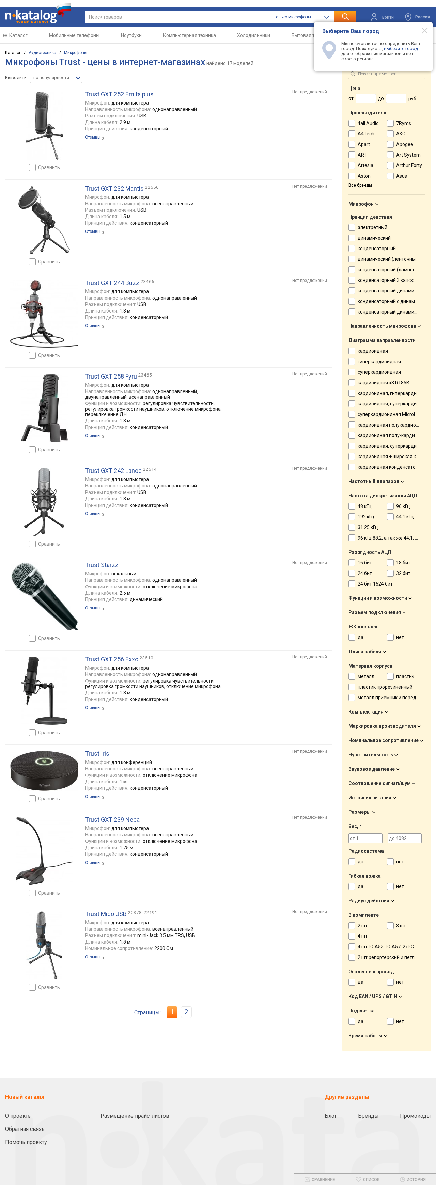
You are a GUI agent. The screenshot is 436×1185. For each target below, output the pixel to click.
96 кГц (403, 506)
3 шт (401, 925)
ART (362, 155)
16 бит (365, 562)
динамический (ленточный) (389, 259)
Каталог (18, 35)
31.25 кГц (368, 527)
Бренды (368, 1115)
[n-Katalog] (38, 13)
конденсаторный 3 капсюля (389, 280)
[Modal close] (421, 30)
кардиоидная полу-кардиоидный (395, 435)
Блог (331, 1115)
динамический (374, 238)
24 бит (365, 573)
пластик (405, 676)
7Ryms (403, 123)
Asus (401, 176)
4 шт (363, 936)
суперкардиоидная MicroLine (390, 414)
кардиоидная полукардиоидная (394, 425)
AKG (400, 134)
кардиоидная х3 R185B (383, 382)
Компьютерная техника (189, 35)
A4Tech (366, 134)
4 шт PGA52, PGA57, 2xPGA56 (390, 946)
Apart (364, 144)
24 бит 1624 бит (375, 584)
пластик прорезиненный (385, 687)
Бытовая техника (311, 35)
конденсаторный (377, 248)
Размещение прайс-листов (134, 1115)
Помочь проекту (26, 1142)
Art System (408, 155)
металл (366, 676)
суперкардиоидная (379, 372)
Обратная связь (25, 1129)
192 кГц (366, 516)
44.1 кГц (405, 516)
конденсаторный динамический (394, 290)
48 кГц (365, 506)
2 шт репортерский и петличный (393, 957)
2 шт (363, 925)
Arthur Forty (409, 165)
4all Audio (368, 123)
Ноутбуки (131, 35)
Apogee (404, 144)
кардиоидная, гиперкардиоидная (395, 393)
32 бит (403, 573)
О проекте (18, 1115)
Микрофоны (75, 52)
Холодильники (253, 35)
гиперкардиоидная (379, 361)
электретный (372, 227)
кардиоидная (373, 351)
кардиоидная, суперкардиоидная (395, 403)
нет (400, 637)
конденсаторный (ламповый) (390, 269)
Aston (364, 176)
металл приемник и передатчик (393, 697)
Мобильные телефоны (74, 35)
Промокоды (415, 1115)
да (360, 637)
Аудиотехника (42, 52)
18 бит (403, 562)
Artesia (365, 165)
